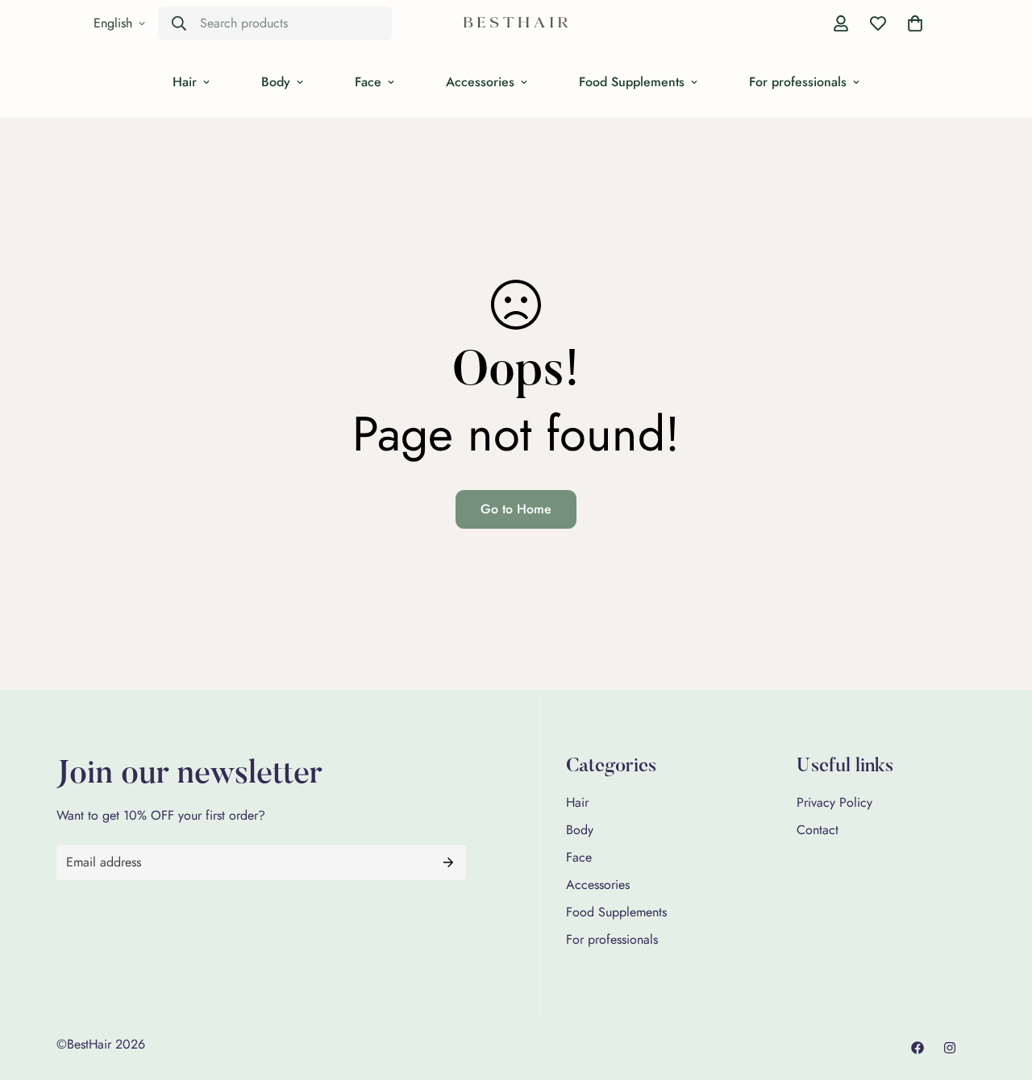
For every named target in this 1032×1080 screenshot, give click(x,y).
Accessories (480, 82)
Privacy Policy (834, 802)
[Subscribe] (448, 862)
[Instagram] (949, 1047)
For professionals (798, 82)
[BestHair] (516, 24)
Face (368, 82)
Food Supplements (632, 82)
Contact (817, 829)
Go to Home (516, 509)
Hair (185, 82)
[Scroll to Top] (1000, 992)
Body (275, 82)
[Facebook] (917, 1047)
